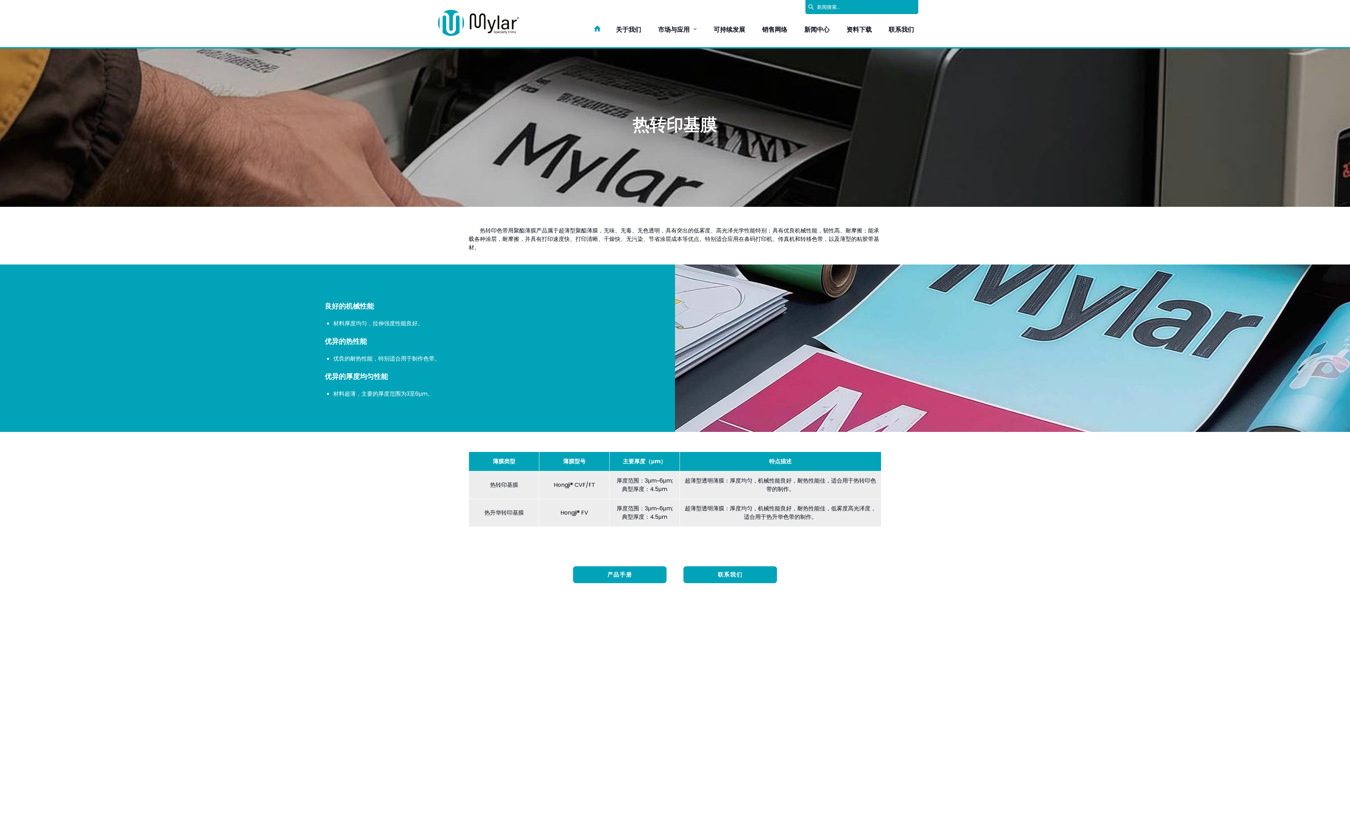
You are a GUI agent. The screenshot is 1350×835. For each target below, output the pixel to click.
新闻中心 (817, 29)
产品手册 (620, 575)
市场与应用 (674, 29)
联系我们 (901, 29)
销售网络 (775, 29)
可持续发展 (729, 29)
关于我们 (628, 29)
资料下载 (859, 29)
